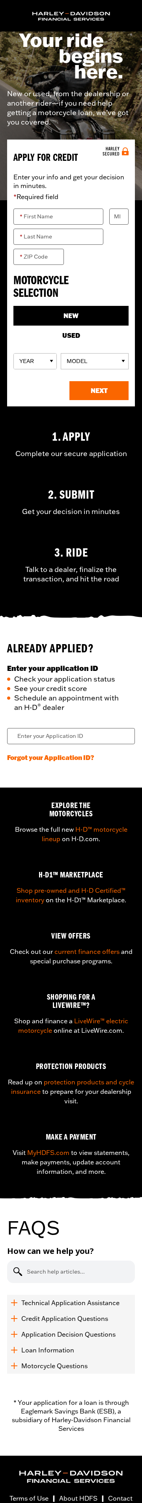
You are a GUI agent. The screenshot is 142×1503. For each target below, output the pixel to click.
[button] (99, 390)
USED (71, 335)
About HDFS (78, 1498)
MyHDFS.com (48, 1153)
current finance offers (87, 951)
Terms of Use (29, 1498)
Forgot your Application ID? (50, 757)
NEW (71, 315)
